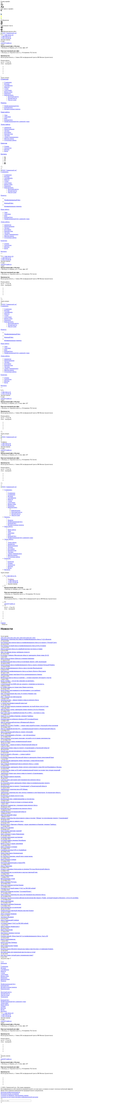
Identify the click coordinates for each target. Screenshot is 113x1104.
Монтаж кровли (9, 138)
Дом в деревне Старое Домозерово (12, 834)
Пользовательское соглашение (10, 1094)
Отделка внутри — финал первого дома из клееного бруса (20, 700)
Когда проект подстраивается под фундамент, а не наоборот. (20, 690)
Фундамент (7, 132)
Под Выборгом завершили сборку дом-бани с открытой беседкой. (22, 760)
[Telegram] (4, 158)
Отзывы (6, 146)
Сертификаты (8, 85)
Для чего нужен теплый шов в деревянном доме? (17, 955)
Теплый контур (12, 98)
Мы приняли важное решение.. (11, 776)
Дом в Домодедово (7, 875)
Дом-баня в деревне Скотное (10, 933)
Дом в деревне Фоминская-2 (10, 926)
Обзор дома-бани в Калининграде (12, 853)
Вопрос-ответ (8, 92)
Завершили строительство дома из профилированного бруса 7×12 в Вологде (26, 639)
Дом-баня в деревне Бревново (11, 904)
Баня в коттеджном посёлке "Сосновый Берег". (16, 891)
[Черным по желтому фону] (1, 16)
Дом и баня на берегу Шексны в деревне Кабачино (17, 658)
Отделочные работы (10, 140)
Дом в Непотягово (7, 930)
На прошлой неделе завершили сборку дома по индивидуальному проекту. (25, 783)
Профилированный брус (11, 106)
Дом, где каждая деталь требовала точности (15, 652)
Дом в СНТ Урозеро (7, 827)
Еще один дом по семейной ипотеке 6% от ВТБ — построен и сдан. (23, 713)
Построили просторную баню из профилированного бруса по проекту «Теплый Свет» (29, 642)
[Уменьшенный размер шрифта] (1, 3)
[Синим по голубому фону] (1, 14)
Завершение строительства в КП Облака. (14, 789)
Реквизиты (7, 93)
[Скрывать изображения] (1, 24)
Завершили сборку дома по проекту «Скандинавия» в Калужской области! (25, 748)
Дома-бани (7, 116)
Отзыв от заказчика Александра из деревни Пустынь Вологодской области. (25, 869)
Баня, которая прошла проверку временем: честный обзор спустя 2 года (24, 706)
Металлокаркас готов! (8, 878)
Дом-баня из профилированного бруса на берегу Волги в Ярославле (23, 671)
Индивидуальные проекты (12, 109)
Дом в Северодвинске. (8, 939)
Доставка (7, 135)
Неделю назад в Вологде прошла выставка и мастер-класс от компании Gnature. (27, 949)
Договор (6, 130)
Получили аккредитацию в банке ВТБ (13, 863)
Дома (5, 115)
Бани (5, 118)
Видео (6, 151)
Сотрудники (8, 90)
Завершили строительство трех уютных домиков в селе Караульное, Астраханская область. (31, 792)
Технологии (7, 148)
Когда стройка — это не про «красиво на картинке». (17, 681)
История (6, 84)
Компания (4, 963)
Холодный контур (13, 96)
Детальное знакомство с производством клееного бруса (19, 805)
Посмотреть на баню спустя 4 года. (12, 795)
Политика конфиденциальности (10, 1092)
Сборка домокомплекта (11, 137)
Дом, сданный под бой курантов (11, 697)
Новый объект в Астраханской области (13, 811)
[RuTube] (5, 160)
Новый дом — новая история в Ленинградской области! (19, 744)
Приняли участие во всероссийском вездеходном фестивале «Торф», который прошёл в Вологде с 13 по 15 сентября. (40, 898)
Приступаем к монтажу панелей (11, 831)
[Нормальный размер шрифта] (2, 5)
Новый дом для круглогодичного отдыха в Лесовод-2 (18, 751)
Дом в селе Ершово (7, 901)
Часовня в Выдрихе (7, 917)
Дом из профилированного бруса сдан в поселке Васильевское (21, 668)
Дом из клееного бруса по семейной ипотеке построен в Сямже (21, 649)
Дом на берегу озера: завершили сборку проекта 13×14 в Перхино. (23, 709)
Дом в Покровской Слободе (10, 920)
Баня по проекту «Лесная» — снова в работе (15, 754)
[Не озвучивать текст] (1, 30)
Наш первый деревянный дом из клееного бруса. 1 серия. (20, 764)
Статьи (6, 88)
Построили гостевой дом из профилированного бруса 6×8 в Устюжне (23, 645)
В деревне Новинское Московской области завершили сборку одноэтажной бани (27, 757)
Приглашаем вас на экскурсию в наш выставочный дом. (19, 872)
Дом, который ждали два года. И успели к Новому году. (19, 693)
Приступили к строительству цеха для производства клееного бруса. (23, 894)
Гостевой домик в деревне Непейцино (13, 840)
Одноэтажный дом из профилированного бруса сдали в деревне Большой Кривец (28, 665)
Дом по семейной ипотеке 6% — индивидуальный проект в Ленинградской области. (28, 728)
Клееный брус (8, 107)
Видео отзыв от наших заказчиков (12, 843)
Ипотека (6, 149)
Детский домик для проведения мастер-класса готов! (18, 952)
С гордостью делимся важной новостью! (14, 703)
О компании (4, 79)
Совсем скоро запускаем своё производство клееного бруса (20, 780)
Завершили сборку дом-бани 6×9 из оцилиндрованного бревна (21, 674)
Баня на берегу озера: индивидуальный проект (16, 741)
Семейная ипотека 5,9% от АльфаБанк (13, 850)
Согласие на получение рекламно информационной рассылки (19, 1097)
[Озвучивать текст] (2, 27)
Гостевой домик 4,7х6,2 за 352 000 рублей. (15, 923)
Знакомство (7, 127)
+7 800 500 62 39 (8, 35)
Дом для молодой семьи (9, 815)
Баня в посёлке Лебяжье (9, 942)
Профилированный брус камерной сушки (16, 121)
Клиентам (4, 143)
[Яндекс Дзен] (5, 163)
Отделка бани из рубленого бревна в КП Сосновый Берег (19, 719)
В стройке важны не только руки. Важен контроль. (17, 687)
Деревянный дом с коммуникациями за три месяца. (18, 799)
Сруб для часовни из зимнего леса (12, 821)
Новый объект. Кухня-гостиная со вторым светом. (17, 802)
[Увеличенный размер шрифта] (2, 7)
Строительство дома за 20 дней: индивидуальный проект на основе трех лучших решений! (30, 770)
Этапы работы (5, 124)
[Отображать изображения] (2, 22)
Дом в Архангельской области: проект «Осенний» (17, 732)
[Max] (5, 162)
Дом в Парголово (6, 866)
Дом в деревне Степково (9, 847)
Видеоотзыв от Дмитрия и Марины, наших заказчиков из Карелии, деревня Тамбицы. (28, 824)
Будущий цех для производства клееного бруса (16, 808)
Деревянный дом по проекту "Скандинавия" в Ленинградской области (24, 786)
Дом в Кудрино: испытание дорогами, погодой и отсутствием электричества (25, 738)
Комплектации (9, 95)
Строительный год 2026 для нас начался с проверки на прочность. (22, 684)
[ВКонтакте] (5, 157)
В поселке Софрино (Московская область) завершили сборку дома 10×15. (25, 655)
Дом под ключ (12, 100)
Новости (6, 87)
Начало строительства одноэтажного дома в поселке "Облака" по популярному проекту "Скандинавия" (34, 818)
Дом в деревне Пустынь (9, 882)
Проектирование (9, 129)
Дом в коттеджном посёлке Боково (12, 885)
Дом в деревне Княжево (9, 914)
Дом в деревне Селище (8, 859)
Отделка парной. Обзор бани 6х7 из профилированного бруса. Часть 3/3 (24, 936)
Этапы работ (4, 1003)
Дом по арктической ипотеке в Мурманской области (18, 722)
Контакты (4, 154)
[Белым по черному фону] (1, 12)
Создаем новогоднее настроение (12, 837)
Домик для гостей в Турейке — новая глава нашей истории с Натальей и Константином (29, 725)
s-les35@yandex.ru (6, 43)
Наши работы (5, 112)
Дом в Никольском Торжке (9, 945)
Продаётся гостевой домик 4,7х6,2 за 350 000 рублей (18, 888)
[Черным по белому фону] (1, 11)
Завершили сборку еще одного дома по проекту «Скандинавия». (22, 773)
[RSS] (1, 621)
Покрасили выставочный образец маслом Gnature (17, 910)
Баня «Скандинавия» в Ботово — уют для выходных (18, 735)
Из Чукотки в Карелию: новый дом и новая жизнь (17, 856)
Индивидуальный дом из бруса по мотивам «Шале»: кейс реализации (23, 661)
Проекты (3, 103)
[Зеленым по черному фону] (1, 18)
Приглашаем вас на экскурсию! (11, 907)
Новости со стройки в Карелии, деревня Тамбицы (17, 716)
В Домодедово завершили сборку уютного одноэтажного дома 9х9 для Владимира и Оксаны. (31, 767)
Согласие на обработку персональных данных (15, 1095)
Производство (8, 134)
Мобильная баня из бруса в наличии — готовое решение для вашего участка (26, 677)
